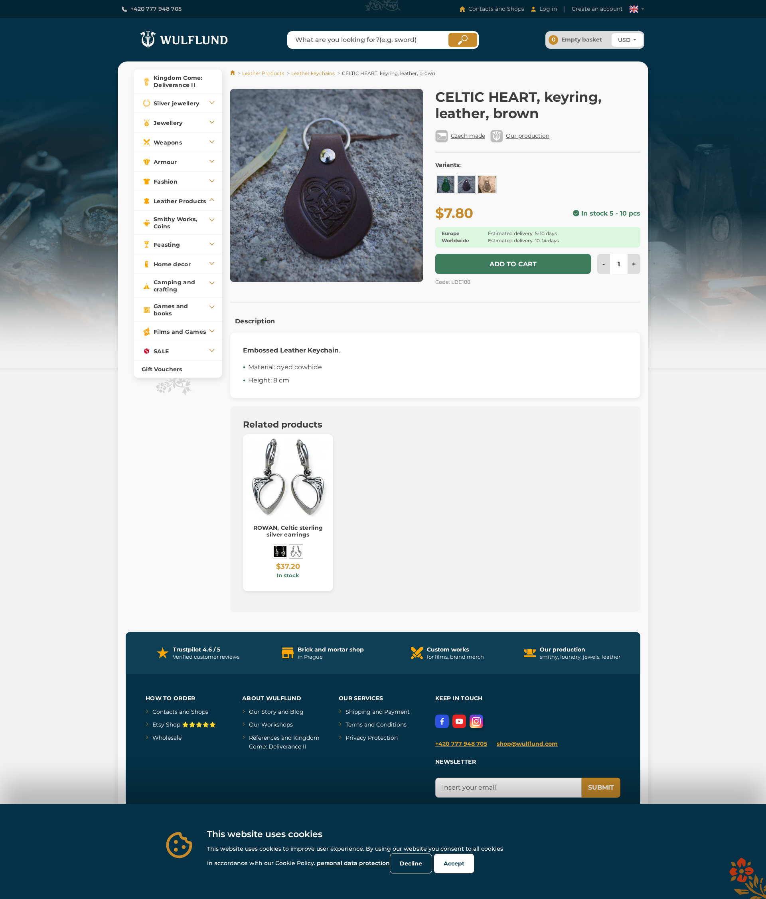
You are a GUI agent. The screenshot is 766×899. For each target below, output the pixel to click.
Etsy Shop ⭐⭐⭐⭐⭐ (184, 724)
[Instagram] (476, 721)
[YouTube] (459, 721)
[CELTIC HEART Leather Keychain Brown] (487, 184)
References (264, 737)
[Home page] (233, 73)
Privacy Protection (371, 737)
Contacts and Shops (496, 8)
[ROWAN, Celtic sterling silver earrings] (296, 552)
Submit (601, 787)
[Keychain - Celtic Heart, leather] (445, 184)
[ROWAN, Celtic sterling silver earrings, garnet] (280, 552)
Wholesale (167, 737)
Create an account (597, 8)
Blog (297, 711)
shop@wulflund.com (527, 743)
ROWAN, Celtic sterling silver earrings (288, 531)
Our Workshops (271, 724)
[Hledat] (462, 40)
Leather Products (263, 73)
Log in (548, 8)
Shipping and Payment (377, 711)
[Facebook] (442, 721)
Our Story (262, 711)
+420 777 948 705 (156, 8)
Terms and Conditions (376, 724)
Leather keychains (313, 73)
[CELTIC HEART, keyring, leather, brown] (466, 184)
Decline (411, 863)
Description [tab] (255, 321)
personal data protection (353, 863)
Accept (454, 863)
